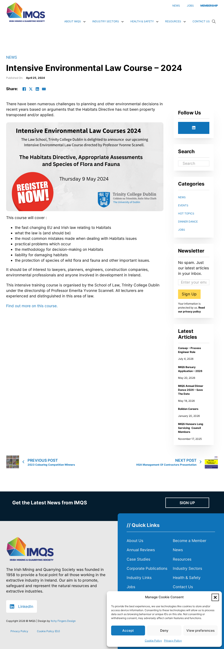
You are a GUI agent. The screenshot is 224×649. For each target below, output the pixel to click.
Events (183, 205)
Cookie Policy (153, 640)
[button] (215, 597)
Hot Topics (186, 213)
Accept (128, 630)
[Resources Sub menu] (184, 21)
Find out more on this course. (32, 305)
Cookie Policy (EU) (48, 631)
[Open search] (214, 22)
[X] (31, 89)
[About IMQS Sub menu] (84, 21)
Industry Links (139, 577)
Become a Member (189, 540)
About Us (135, 540)
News (11, 57)
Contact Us (201, 21)
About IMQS (72, 21)
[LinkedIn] (37, 89)
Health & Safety (142, 21)
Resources (173, 21)
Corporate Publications (147, 568)
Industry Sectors (105, 21)
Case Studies (138, 559)
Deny (164, 630)
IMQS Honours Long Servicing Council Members (190, 427)
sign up (187, 502)
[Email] (44, 89)
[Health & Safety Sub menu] (157, 21)
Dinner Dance (188, 221)
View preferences (200, 630)
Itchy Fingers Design (63, 621)
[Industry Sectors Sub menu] (122, 21)
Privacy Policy (173, 640)
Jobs (181, 229)
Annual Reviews (141, 549)
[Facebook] (24, 89)
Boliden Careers (188, 408)
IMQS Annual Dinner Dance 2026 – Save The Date (190, 389)
